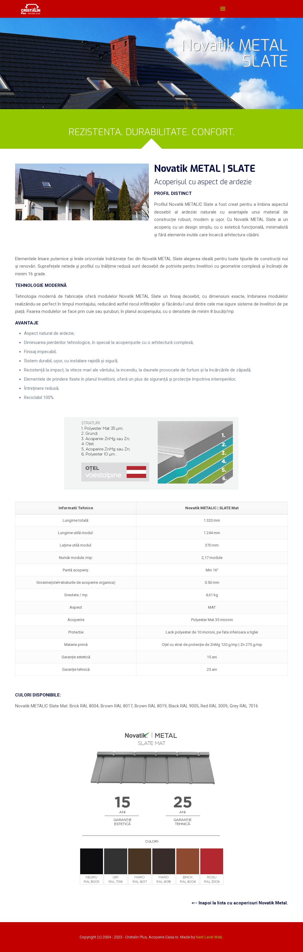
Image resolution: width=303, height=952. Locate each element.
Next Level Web (209, 937)
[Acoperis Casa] (30, 9)
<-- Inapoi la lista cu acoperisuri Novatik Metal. (239, 903)
